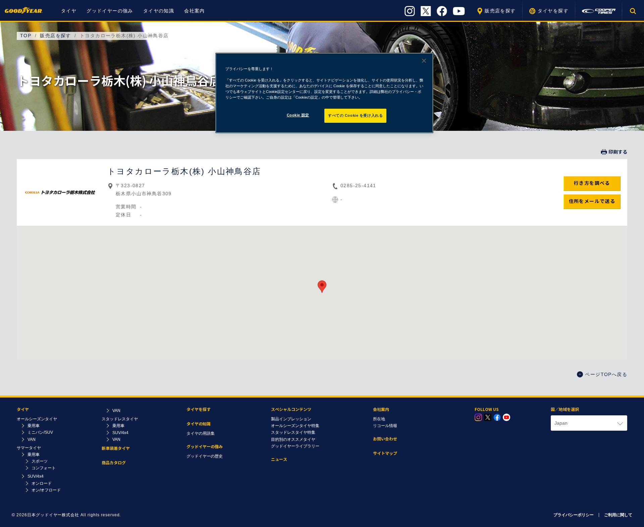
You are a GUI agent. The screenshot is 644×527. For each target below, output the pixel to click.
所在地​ (379, 419)
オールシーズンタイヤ (37, 419)
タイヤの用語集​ (200, 433)
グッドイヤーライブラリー (295, 446)
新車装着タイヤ (116, 448)
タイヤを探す (553, 10)
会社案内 (194, 10)
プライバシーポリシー (573, 515)
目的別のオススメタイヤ (293, 439)
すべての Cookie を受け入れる (355, 115)
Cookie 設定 (298, 115)
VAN (32, 439)
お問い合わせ (385, 438)
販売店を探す (500, 10)
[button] (322, 286)
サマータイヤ (29, 447)
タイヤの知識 (158, 10)
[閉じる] (424, 60)
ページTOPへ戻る (606, 374)
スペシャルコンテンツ (291, 409)
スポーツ (40, 461)
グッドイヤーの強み (110, 10)
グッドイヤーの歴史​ (204, 456)
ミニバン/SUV (40, 432)
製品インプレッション (291, 419)
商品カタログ (114, 462)
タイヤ (68, 10)
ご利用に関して (618, 515)
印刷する (617, 152)
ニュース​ (279, 459)
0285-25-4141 (358, 185)
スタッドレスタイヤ (120, 419)
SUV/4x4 (36, 476)
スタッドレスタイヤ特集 (293, 432)
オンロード (42, 483)
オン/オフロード (46, 490)
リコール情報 (385, 425)
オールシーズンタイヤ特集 (295, 425)
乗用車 (34, 425)
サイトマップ (385, 453)
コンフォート (44, 468)
